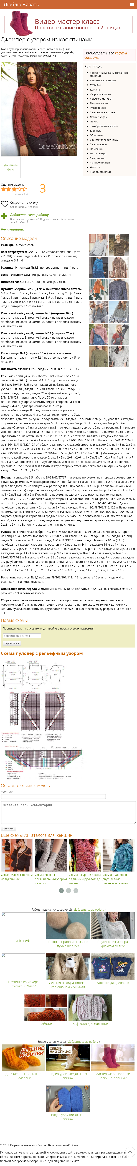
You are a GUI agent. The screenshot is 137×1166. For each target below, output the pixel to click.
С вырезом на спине (102, 112)
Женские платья (100, 162)
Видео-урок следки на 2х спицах (68, 1076)
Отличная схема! (25, 189)
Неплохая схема (9, 189)
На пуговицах (98, 153)
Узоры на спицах (100, 94)
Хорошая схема (19, 189)
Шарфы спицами (100, 171)
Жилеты (95, 167)
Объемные (96, 135)
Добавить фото (10, 167)
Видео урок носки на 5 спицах (68, 1117)
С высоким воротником (104, 140)
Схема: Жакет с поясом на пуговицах (17, 877)
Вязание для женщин (103, 80)
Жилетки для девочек (113, 983)
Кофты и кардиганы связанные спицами (109, 74)
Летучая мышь (99, 103)
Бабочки (45, 1024)
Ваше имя (7, 792)
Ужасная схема (3, 189)
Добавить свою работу (29, 215)
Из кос (94, 121)
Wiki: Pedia (23, 941)
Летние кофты (98, 117)
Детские (95, 89)
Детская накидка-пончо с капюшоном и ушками (68, 985)
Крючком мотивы (100, 98)
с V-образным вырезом (104, 126)
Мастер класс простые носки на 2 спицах (112, 1076)
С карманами (98, 158)
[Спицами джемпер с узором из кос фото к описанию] (39, 109)
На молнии (96, 149)
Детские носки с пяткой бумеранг (23, 1076)
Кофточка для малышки (90, 1024)
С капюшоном (98, 144)
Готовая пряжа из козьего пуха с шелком (68, 944)
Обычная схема (14, 189)
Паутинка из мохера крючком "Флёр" (112, 944)
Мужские (95, 85)
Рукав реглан (98, 107)
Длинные (95, 130)
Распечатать (12, 230)
